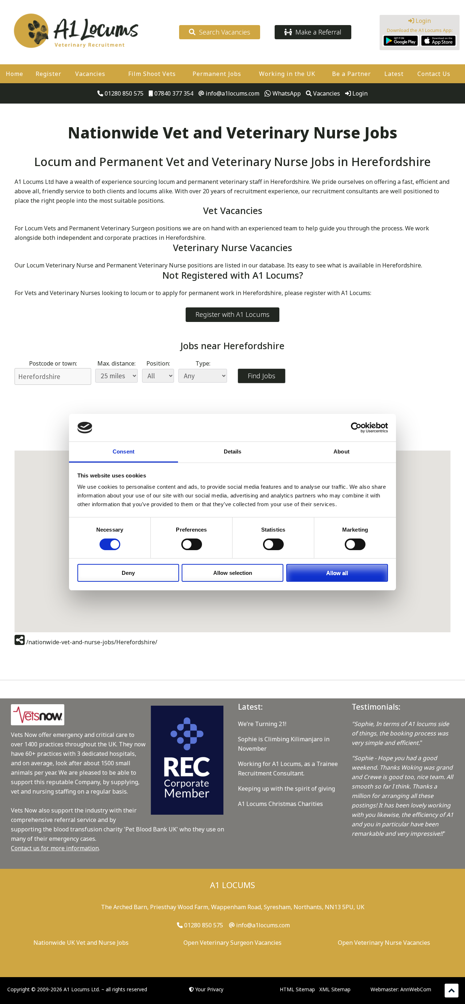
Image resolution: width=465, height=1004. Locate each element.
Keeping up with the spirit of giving (286, 789)
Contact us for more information (55, 848)
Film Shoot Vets (152, 74)
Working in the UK (287, 74)
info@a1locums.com (231, 93)
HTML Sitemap (297, 989)
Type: (202, 363)
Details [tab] (233, 451)
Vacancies (90, 74)
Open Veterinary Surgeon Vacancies (232, 943)
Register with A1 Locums (232, 314)
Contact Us (433, 74)
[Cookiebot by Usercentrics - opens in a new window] (356, 427)
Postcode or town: (53, 363)
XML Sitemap (335, 989)
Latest (394, 74)
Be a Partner (351, 74)
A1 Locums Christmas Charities (280, 804)
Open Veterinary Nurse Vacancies (384, 943)
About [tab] (341, 451)
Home (14, 74)
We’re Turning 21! (262, 724)
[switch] (191, 544)
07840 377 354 (173, 93)
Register (48, 74)
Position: (158, 363)
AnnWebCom (415, 989)
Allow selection (232, 573)
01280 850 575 (123, 93)
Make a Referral (316, 32)
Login (422, 21)
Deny (128, 573)
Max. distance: (116, 363)
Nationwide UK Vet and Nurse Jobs (81, 943)
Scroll (451, 990)
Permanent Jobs (217, 74)
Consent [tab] (123, 451)
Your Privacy (209, 989)
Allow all (337, 573)
